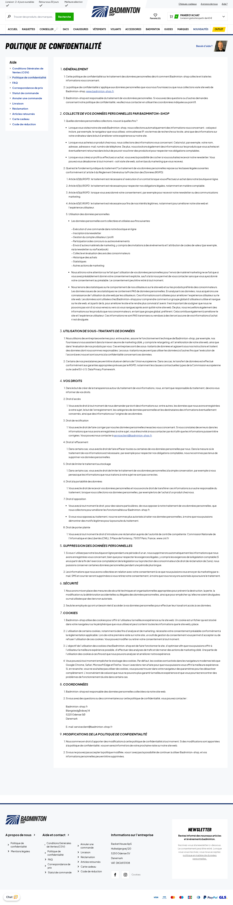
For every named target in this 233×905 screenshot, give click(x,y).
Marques (183, 29)
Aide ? (225, 4)
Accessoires (133, 29)
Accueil (13, 29)
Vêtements (99, 29)
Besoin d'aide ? (204, 46)
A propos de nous (209, 4)
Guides (168, 29)
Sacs (66, 29)
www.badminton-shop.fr (100, 91)
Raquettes (28, 29)
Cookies (136, 874)
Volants (116, 29)
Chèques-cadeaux (188, 4)
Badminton (153, 29)
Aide (13, 62)
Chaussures (80, 29)
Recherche (64, 16)
